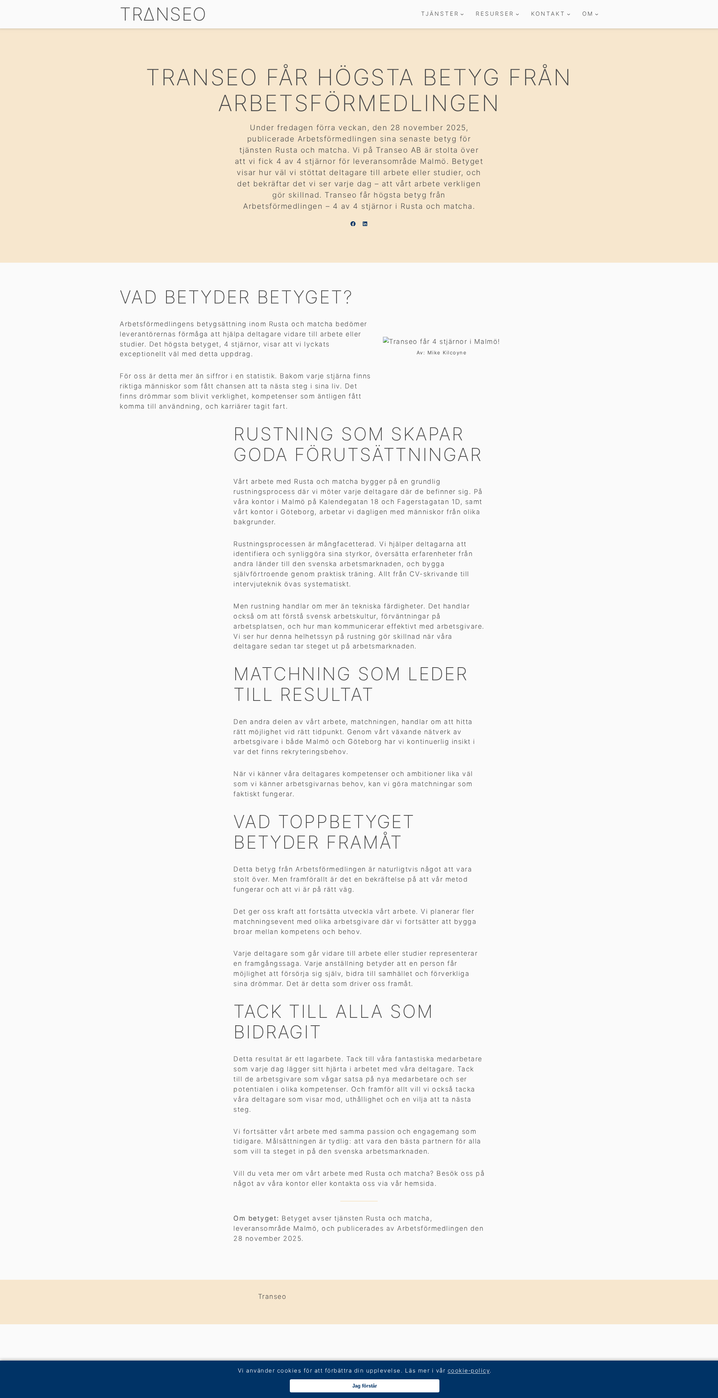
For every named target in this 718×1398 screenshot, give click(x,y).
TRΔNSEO (163, 14)
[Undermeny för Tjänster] (462, 14)
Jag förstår (364, 1386)
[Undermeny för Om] (596, 14)
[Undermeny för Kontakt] (568, 14)
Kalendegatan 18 (349, 502)
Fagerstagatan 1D (428, 502)
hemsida (420, 1183)
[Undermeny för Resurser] (517, 14)
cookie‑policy (469, 1370)
